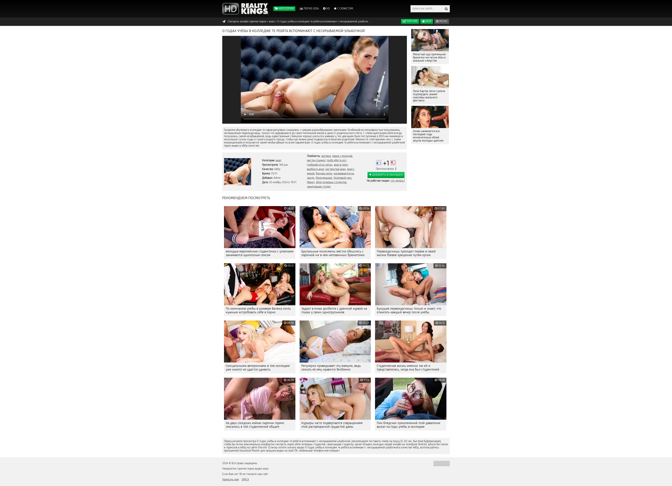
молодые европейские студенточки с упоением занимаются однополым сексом (259, 253)
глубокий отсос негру (319, 165)
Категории (285, 8)
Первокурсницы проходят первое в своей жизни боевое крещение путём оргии (406, 253)
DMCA (245, 479)
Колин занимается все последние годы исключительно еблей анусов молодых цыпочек (428, 136)
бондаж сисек (324, 173)
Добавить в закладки (387, 175)
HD (328, 8)
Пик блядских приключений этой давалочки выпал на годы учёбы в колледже (408, 425)
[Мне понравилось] (378, 162)
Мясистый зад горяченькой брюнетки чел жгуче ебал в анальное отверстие (429, 57)
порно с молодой (342, 156)
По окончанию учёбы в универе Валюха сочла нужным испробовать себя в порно (258, 310)
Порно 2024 (311, 8)
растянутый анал (336, 169)
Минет (310, 182)
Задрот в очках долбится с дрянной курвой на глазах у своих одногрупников (334, 310)
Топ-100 (411, 21)
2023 (428, 21)
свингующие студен (319, 186)
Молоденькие (324, 178)
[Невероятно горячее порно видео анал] (246, 8)
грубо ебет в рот (336, 160)
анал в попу (341, 165)
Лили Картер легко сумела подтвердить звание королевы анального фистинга (429, 96)
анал (278, 160)
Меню (443, 21)
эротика (326, 156)
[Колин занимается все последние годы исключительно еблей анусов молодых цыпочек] (430, 117)
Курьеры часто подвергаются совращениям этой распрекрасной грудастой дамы (332, 425)
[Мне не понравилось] (393, 162)
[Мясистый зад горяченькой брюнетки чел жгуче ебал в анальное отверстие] (430, 40)
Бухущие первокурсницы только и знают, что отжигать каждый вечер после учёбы (409, 310)
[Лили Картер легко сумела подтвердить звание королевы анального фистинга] (430, 77)
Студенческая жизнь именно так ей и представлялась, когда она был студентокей (408, 367)
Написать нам (230, 479)
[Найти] (446, 8)
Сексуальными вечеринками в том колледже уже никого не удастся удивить (258, 367)
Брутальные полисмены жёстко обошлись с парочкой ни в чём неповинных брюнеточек (333, 253)
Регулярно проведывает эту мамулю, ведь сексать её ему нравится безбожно (331, 367)
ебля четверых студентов (331, 182)
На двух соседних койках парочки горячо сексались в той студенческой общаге (255, 425)
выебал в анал (315, 169)
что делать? (398, 180)
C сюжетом (345, 8)
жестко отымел (316, 160)
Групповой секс (343, 178)
